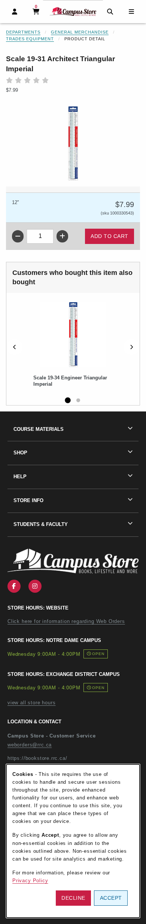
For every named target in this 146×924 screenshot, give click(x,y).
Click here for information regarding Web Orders (66, 621)
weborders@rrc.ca (29, 745)
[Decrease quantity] (18, 236)
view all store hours (31, 702)
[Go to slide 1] (67, 400)
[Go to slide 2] (78, 400)
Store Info (28, 500)
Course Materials (38, 429)
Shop (20, 452)
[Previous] (14, 347)
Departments (23, 32)
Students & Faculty (40, 524)
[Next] (131, 347)
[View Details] (73, 334)
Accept (111, 898)
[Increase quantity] (62, 236)
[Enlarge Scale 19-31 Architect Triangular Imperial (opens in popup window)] (73, 143)
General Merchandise (80, 32)
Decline (73, 898)
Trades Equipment (30, 39)
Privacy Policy (30, 880)
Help (20, 476)
